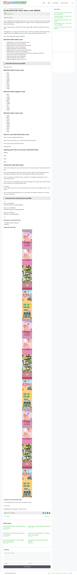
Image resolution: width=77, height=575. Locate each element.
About (49, 573)
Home (5, 8)
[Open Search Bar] (72, 2)
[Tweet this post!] (45, 513)
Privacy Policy (58, 573)
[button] (27, 238)
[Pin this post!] (49, 513)
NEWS (49, 2)
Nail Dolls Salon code (25, 31)
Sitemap (70, 573)
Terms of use (65, 573)
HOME (43, 2)
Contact (53, 573)
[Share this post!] (43, 513)
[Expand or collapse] (49, 17)
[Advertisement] (65, 41)
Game (7, 8)
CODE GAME (55, 2)
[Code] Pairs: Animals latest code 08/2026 (39, 526)
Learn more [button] (7, 505)
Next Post (47, 516)
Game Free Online (64, 2)
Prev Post (7, 516)
